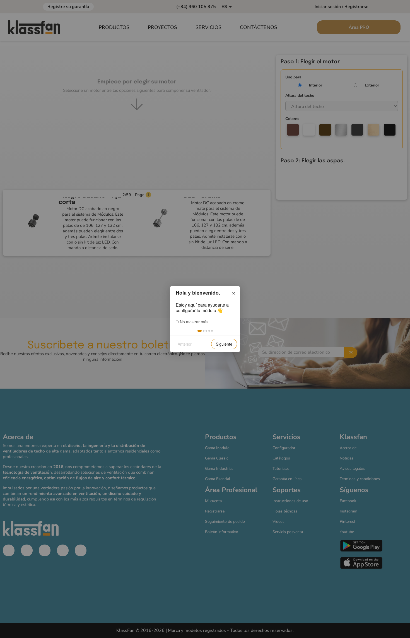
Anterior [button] (185, 344)
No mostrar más (194, 321)
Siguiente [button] (224, 344)
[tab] (199, 331)
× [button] (233, 292)
